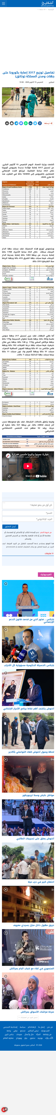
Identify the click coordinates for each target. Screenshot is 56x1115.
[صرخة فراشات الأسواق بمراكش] (28, 990)
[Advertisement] (28, 40)
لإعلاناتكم (32, 1027)
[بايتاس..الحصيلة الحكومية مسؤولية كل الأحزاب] (28, 644)
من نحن (50, 1027)
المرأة (38, 1034)
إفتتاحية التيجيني (10, 1027)
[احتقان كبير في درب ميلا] (28, 860)
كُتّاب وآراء (49, 1038)
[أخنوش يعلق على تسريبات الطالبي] (28, 817)
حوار (25, 1038)
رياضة (9, 1031)
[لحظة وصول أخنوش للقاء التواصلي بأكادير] (28, 731)
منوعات (19, 1034)
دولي (15, 1031)
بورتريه (40, 1038)
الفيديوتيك (45, 1031)
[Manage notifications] (6, 1109)
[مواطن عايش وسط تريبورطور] (28, 774)
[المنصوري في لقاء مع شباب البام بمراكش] (28, 947)
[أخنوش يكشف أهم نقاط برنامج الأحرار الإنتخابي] (28, 687)
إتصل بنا (41, 1027)
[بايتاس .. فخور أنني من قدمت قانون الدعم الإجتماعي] (28, 598)
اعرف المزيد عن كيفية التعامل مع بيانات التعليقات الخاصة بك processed (28, 545)
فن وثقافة (47, 1034)
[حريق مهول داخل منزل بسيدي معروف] (28, 904)
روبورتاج (19, 1038)
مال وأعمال (29, 1034)
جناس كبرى (9, 1034)
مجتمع (22, 1031)
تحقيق (32, 1038)
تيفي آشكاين (33, 1031)
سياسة (22, 1027)
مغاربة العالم (8, 1038)
